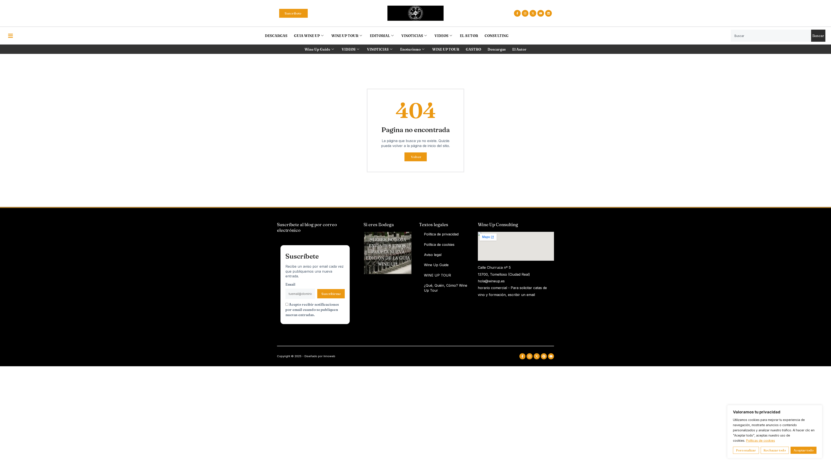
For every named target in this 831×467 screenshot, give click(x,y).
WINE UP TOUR (344, 36)
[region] (774, 431)
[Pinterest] (544, 356)
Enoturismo (410, 49)
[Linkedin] (548, 13)
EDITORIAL (380, 36)
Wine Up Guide (317, 49)
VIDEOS (441, 36)
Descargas (497, 49)
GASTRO (473, 49)
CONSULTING (497, 36)
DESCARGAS (276, 36)
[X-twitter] (533, 13)
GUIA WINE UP (307, 36)
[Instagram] (525, 13)
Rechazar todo (774, 450)
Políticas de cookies (760, 440)
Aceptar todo (803, 450)
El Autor (519, 49)
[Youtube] (540, 13)
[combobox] (771, 36)
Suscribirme (331, 294)
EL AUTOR (469, 36)
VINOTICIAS (412, 36)
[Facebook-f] (517, 13)
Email (290, 284)
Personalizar (746, 450)
